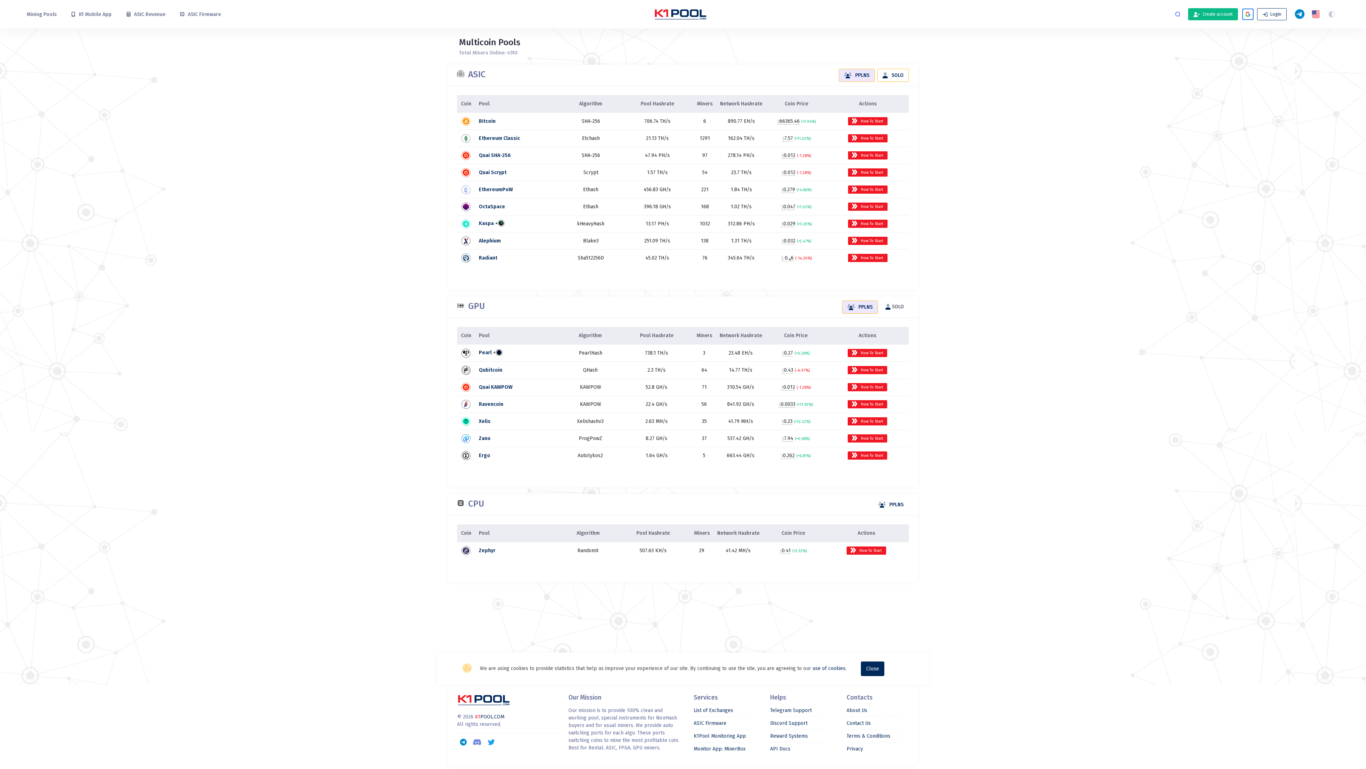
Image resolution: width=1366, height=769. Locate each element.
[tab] (857, 75)
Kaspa (486, 224)
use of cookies (829, 668)
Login (1275, 14)
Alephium (490, 241)
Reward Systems (789, 736)
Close (872, 669)
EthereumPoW (496, 190)
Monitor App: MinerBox (720, 749)
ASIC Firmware (710, 723)
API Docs (780, 749)
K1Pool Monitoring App (720, 736)
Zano (485, 438)
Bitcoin (487, 121)
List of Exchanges (713, 710)
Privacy (855, 749)
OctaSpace (492, 207)
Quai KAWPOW (496, 387)
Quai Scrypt (493, 172)
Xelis (485, 421)
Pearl (485, 353)
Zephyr (487, 551)
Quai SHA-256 (495, 155)
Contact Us (859, 723)
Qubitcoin (490, 370)
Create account (1217, 14)
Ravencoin (491, 404)
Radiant (488, 258)
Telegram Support (791, 710)
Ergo (484, 455)
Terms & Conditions (868, 736)
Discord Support (789, 723)
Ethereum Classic (499, 138)
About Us (857, 710)
